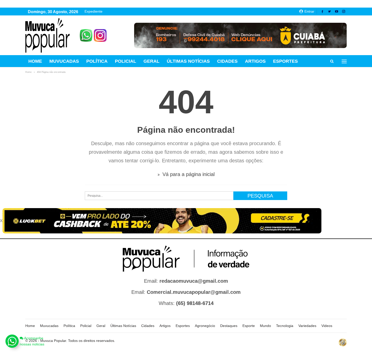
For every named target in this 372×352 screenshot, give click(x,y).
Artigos (255, 61)
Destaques (228, 326)
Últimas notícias (188, 61)
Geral (151, 61)
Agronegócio (205, 326)
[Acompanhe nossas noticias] (12, 341)
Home (35, 61)
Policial (125, 61)
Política (97, 61)
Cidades (227, 61)
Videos (326, 326)
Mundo (265, 326)
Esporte (248, 326)
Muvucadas (64, 61)
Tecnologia (284, 326)
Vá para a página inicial (188, 174)
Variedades (307, 326)
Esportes (285, 61)
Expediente (93, 11)
